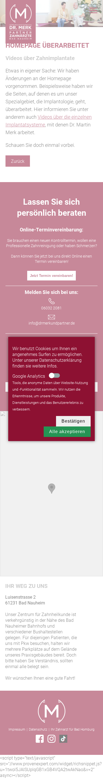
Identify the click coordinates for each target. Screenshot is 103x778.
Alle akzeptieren (67, 431)
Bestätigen (73, 421)
